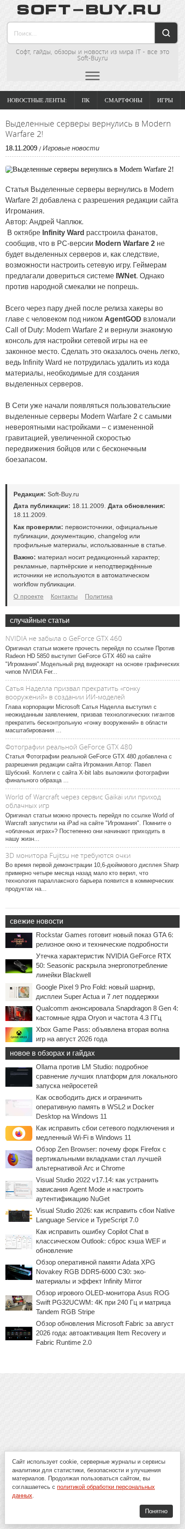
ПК (86, 100)
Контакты (64, 596)
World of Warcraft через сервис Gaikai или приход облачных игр (83, 801)
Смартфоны (123, 100)
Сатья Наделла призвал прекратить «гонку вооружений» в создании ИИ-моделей (72, 693)
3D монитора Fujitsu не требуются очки (68, 855)
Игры (165, 100)
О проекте (28, 596)
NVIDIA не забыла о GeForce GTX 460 (63, 638)
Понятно (156, 1511)
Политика (99, 596)
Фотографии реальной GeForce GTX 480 (68, 746)
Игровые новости (71, 148)
